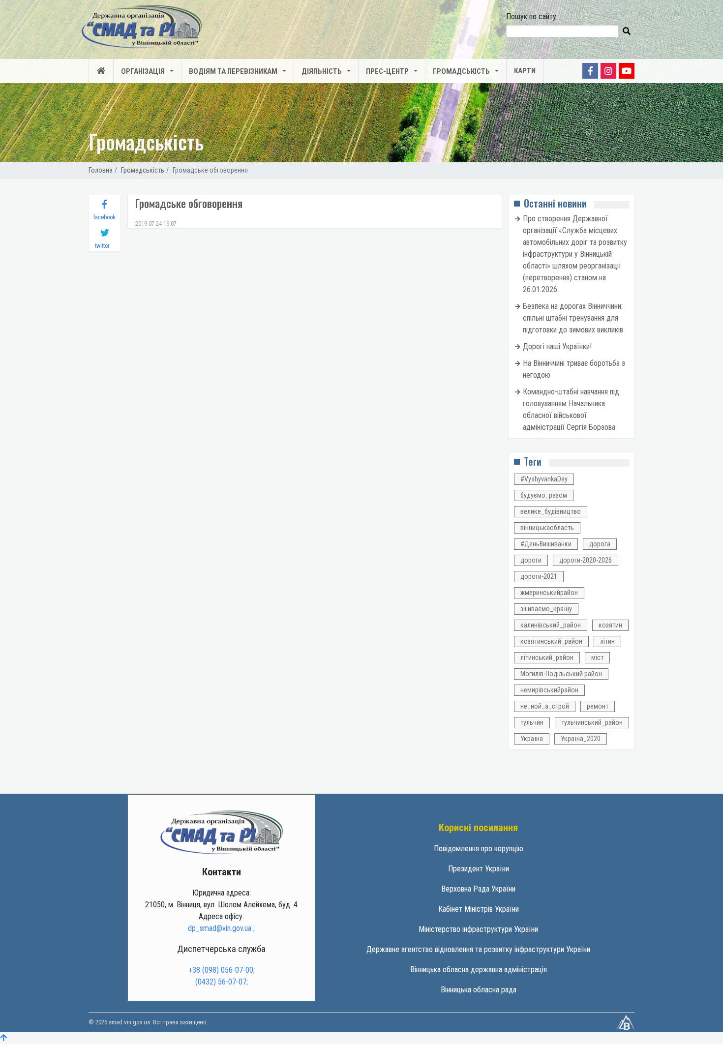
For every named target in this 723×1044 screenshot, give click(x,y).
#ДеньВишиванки (546, 544)
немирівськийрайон (549, 690)
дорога (599, 544)
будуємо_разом (543, 495)
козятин (610, 625)
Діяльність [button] (321, 71)
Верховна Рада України (478, 889)
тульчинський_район (592, 722)
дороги (531, 560)
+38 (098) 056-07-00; (221, 970)
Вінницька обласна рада (478, 989)
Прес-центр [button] (387, 71)
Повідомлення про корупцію (478, 848)
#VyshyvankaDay (544, 479)
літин (607, 641)
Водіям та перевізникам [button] (233, 71)
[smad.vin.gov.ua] (221, 831)
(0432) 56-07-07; (221, 981)
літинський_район (546, 657)
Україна (531, 739)
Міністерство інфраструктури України (478, 929)
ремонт (597, 706)
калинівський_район (550, 625)
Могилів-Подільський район (561, 674)
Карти (525, 70)
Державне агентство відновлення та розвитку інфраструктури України (478, 949)
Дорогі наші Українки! (557, 346)
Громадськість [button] (461, 71)
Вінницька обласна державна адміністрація (478, 969)
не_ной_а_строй (544, 706)
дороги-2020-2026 (585, 560)
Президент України (478, 868)
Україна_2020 (581, 739)
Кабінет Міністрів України (478, 909)
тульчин (531, 722)
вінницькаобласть (547, 528)
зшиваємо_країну (546, 609)
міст (597, 657)
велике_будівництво (550, 511)
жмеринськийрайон (549, 593)
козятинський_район (551, 641)
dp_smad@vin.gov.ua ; (221, 928)
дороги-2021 (538, 576)
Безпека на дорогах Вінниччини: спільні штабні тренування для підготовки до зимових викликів (573, 317)
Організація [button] (143, 71)
